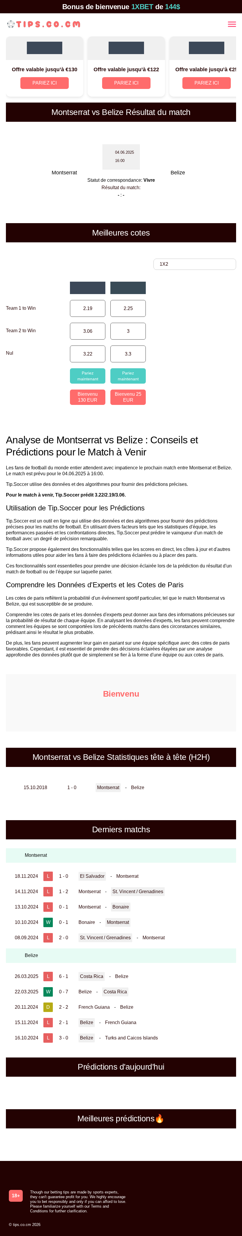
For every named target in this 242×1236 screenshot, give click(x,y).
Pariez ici (44, 82)
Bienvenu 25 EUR (128, 397)
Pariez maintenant (87, 376)
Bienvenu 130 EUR (88, 397)
